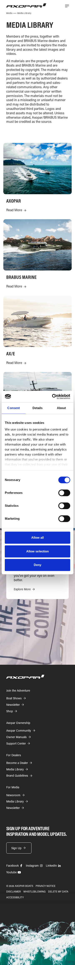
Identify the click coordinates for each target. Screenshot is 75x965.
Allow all (37, 537)
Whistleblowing (34, 891)
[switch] (64, 492)
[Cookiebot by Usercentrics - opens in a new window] (53, 396)
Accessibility (15, 897)
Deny (37, 565)
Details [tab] (37, 408)
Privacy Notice (45, 885)
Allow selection (37, 551)
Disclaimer (13, 891)
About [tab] (61, 408)
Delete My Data (58, 891)
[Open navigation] (67, 6)
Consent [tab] (13, 408)
